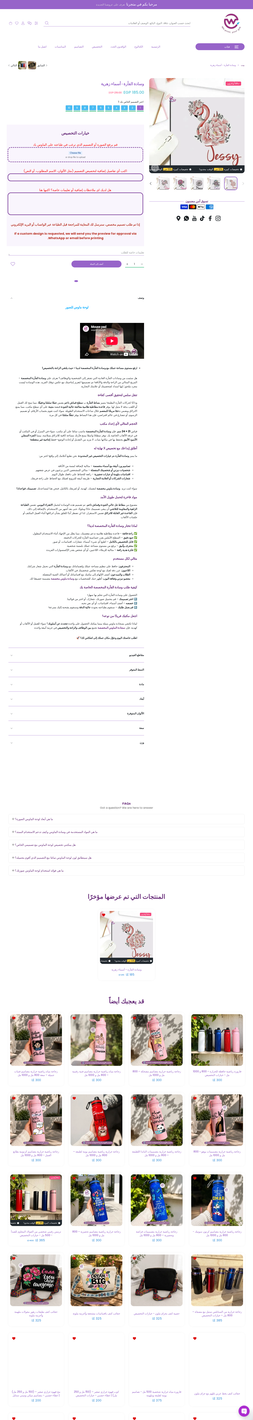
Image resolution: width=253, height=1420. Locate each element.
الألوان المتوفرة (135, 713)
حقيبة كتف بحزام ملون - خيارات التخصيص (157, 1313)
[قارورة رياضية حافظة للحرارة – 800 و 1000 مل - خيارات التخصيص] (217, 1040)
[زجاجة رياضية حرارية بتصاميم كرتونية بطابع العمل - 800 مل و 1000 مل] (36, 1120)
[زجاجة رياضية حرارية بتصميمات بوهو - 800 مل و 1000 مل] (217, 1120)
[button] (29, 23)
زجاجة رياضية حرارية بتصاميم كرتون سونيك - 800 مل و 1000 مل (217, 1233)
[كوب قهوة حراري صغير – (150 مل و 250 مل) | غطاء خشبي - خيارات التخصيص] (96, 1360)
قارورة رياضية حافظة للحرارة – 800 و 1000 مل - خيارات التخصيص (217, 1073)
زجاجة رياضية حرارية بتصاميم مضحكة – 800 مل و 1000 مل (157, 1073)
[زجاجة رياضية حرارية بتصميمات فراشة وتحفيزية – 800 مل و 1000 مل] (157, 1200)
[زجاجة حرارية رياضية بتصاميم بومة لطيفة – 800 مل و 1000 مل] (96, 1120)
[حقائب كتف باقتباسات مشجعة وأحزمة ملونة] (96, 1280)
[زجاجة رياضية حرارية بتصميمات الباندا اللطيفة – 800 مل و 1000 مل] (157, 1120)
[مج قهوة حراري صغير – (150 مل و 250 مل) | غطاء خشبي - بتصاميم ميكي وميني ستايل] (36, 1360)
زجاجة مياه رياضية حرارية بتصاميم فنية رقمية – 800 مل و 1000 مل (96, 1073)
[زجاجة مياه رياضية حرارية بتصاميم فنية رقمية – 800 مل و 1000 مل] (96, 1040)
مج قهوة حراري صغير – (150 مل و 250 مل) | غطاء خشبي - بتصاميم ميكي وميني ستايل (36, 1393)
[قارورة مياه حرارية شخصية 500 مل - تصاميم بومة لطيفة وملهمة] (157, 1360)
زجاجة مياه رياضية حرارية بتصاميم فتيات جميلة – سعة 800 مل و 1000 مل (36, 1073)
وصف (141, 298)
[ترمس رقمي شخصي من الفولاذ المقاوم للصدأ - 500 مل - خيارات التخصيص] (36, 1200)
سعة (141, 728)
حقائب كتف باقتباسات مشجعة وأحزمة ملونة (96, 1313)
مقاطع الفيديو (136, 655)
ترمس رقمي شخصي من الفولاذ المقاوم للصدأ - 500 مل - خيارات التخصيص (36, 1233)
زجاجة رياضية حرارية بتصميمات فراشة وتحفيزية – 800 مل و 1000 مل (156, 1233)
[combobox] (117, 23)
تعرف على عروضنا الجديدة (110, 4)
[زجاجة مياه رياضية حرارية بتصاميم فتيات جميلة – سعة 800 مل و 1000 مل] (36, 1040)
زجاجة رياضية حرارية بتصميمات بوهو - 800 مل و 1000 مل (217, 1153)
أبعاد (141, 699)
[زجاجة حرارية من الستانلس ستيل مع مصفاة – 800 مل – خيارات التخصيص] (217, 1280)
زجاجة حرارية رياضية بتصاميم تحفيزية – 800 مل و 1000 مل (96, 1233)
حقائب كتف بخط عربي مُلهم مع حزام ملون (217, 1393)
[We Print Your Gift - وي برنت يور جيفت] (231, 23)
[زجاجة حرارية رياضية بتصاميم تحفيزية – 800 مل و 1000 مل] (96, 1200)
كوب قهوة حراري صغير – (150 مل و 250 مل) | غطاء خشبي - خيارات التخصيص (96, 1393)
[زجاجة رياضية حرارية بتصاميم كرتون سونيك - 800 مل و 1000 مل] (217, 1200)
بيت (243, 65)
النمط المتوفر (136, 669)
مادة (141, 684)
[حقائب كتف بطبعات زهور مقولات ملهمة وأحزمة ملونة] (36, 1280)
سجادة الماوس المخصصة (111, 627)
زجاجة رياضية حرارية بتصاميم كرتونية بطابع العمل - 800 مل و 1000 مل (36, 1153)
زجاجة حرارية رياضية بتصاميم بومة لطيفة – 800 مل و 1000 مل (96, 1153)
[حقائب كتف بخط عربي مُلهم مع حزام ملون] (217, 1360)
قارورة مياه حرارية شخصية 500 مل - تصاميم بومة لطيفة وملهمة (156, 1393)
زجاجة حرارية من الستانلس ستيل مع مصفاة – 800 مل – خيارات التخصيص (217, 1313)
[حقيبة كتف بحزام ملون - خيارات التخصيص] (157, 1280)
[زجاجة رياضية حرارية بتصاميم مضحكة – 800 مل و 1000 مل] (157, 1040)
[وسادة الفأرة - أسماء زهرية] (126, 937)
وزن (142, 742)
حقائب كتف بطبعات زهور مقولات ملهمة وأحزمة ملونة (35, 1313)
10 (69, 108)
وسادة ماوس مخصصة (62, 578)
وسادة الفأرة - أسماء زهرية (126, 969)
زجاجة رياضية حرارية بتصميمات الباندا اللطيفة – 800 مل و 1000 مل (156, 1153)
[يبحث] (46, 23)
